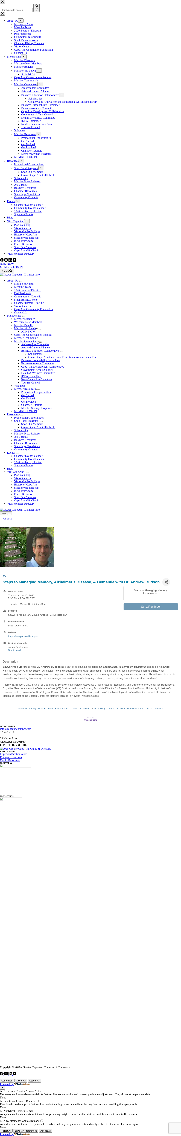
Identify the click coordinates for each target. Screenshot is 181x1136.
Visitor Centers (22, 306)
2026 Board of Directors (27, 290)
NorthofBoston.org (10, 760)
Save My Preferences (26, 1130)
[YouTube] (14, 260)
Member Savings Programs (36, 408)
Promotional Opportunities (36, 392)
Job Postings (100, 708)
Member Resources (25, 388)
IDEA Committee (31, 376)
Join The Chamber (154, 708)
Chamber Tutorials (31, 404)
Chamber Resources (25, 443)
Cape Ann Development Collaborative (42, 366)
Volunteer (19, 385)
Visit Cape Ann (15, 471)
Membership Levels (25, 328)
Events (11, 452)
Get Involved (28, 401)
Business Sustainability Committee (40, 360)
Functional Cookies (14, 1101)
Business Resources (25, 439)
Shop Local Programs (26, 420)
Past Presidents (22, 293)
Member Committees (25, 341)
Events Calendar (63, 708)
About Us (12, 280)
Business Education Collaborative (40, 350)
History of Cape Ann (25, 484)
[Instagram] (6, 260)
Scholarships (35, 353)
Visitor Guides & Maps (27, 481)
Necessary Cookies (14, 1091)
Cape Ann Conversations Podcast (32, 334)
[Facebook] (2, 260)
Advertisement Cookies (16, 1120)
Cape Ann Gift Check (26, 500)
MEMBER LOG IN (11, 267)
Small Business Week (26, 299)
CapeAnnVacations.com (13, 754)
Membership (14, 315)
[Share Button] (166, 582)
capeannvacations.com (26, 487)
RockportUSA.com (11, 757)
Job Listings (21, 436)
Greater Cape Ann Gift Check (38, 427)
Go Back (7, 518)
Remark (30, 1101)
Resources (13, 414)
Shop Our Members (32, 423)
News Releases (45, 708)
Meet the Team (22, 286)
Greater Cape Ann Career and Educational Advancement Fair (62, 357)
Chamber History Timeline (29, 302)
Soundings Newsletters (27, 446)
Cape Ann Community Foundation (33, 309)
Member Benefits (23, 325)
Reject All (21, 1080)
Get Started (27, 395)
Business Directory (27, 708)
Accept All (34, 1080)
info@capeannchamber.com (15, 728)
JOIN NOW (7, 263)
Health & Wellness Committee (38, 372)
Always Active (33, 1091)
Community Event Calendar (29, 459)
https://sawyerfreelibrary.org (23, 636)
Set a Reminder (151, 606)
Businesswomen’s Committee (37, 363)
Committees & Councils (27, 296)
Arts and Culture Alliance (35, 347)
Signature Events (23, 465)
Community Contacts (26, 449)
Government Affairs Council (37, 369)
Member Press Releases (27, 433)
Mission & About (23, 283)
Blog (10, 468)
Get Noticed (28, 398)
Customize (6, 1080)
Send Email (14, 650)
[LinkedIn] (10, 260)
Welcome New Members (28, 321)
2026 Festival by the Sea (28, 462)
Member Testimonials (26, 337)
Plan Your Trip (22, 474)
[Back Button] (4, 576)
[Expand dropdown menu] (20, 281)
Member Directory (24, 318)
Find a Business (23, 494)
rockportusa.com (23, 490)
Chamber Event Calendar (28, 455)
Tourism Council (30, 382)
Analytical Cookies (14, 1110)
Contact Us (20, 312)
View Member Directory (20, 503)
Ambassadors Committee (35, 344)
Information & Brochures (131, 708)
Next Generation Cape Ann (36, 379)
